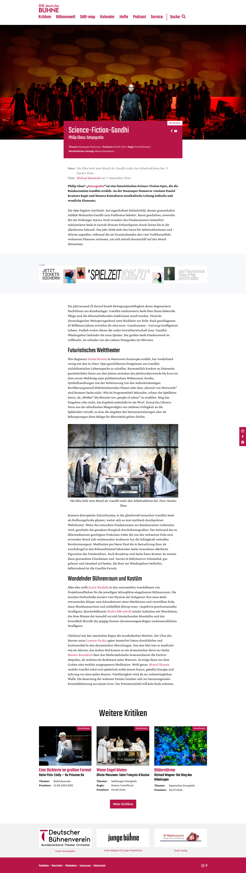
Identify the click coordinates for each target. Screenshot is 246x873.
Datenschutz (100, 866)
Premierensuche (111, 2)
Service (157, 17)
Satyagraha (96, 186)
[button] (171, 131)
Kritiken (44, 17)
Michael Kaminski (89, 178)
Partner (156, 2)
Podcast (139, 17)
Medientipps (65, 9)
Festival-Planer (111, 9)
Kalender (107, 17)
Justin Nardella (99, 587)
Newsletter (57, 866)
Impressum (85, 866)
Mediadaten (159, 9)
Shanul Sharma (159, 664)
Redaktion (44, 866)
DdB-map (87, 17)
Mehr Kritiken (123, 804)
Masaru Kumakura (80, 655)
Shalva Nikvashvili (119, 611)
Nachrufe (63, 2)
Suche (175, 17)
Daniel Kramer (97, 359)
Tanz (43, 2)
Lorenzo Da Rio (96, 640)
